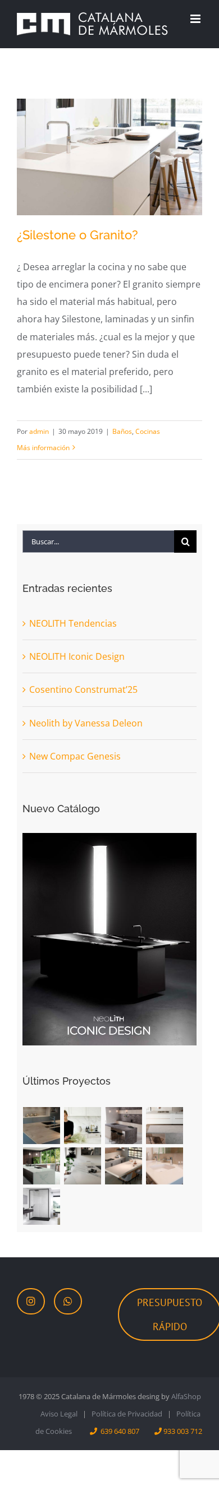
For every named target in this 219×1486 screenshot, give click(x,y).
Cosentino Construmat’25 (83, 689)
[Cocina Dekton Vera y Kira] (164, 1125)
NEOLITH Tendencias (73, 623)
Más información (43, 447)
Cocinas (147, 431)
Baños (122, 431)
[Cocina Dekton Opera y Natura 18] (41, 1166)
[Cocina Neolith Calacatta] (82, 1125)
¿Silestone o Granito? (77, 235)
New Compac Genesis (75, 756)
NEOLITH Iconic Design (77, 656)
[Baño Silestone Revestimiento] (41, 1206)
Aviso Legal (58, 1414)
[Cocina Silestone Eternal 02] (123, 1166)
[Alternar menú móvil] (196, 19)
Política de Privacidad (127, 1414)
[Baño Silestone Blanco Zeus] (164, 1166)
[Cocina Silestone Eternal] (82, 1166)
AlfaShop (186, 1396)
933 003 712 (182, 1431)
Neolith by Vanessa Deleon (86, 723)
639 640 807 (120, 1431)
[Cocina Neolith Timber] (41, 1125)
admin (39, 431)
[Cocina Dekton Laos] (123, 1125)
